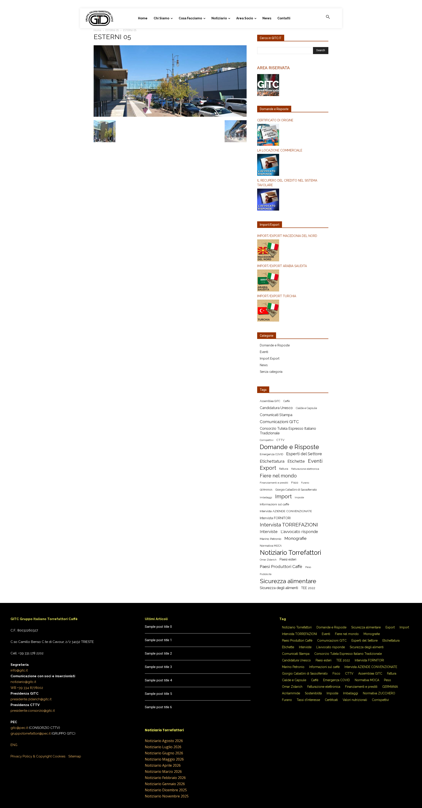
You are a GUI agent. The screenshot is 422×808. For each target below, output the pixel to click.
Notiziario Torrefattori (290, 552)
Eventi (264, 352)
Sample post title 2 (158, 653)
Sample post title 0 (158, 627)
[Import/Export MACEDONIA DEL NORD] (292, 251)
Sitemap (74, 756)
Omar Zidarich (268, 559)
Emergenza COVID (271, 454)
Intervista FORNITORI (275, 518)
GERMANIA (266, 489)
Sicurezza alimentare (288, 581)
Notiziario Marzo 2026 (163, 771)
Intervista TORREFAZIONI (289, 524)
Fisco (294, 482)
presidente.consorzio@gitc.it (33, 711)
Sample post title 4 (158, 680)
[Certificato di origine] (292, 135)
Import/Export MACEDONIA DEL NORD (287, 236)
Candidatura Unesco (276, 408)
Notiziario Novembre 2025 (167, 796)
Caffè (286, 401)
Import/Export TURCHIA (276, 296)
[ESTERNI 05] (170, 115)
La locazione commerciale (279, 150)
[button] (328, 17)
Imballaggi (266, 497)
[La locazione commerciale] (292, 165)
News (264, 365)
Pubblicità (265, 574)
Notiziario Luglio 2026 (163, 746)
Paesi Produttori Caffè (281, 566)
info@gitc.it (19, 670)
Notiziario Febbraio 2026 (165, 777)
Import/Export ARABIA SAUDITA (282, 266)
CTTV (280, 440)
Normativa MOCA (271, 545)
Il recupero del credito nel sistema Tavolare (287, 183)
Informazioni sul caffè (274, 504)
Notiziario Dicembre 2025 (166, 790)
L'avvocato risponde (299, 531)
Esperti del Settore (304, 453)
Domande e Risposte (275, 345)
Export (268, 468)
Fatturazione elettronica (305, 468)
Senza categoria (271, 371)
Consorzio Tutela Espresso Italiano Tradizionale (288, 430)
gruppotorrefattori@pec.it (31, 733)
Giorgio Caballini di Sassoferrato (296, 489)
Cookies (59, 756)
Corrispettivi (266, 440)
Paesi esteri (288, 559)
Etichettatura (272, 461)
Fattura (283, 468)
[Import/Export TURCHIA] (292, 311)
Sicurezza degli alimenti (279, 588)
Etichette (296, 461)
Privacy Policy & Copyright (31, 756)
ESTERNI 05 (112, 30)
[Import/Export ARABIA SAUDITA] (292, 281)
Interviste (269, 531)
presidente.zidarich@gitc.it (31, 699)
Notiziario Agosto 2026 (164, 740)
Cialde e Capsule (306, 408)
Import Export (269, 358)
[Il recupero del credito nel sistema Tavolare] (292, 200)
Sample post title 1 (158, 640)
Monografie (295, 538)
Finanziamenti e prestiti (274, 482)
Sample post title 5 (158, 694)
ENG (14, 745)
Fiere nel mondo (278, 475)
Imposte (299, 497)
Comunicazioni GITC (279, 421)
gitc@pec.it (19, 728)
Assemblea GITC (270, 401)
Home (97, 30)
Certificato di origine (275, 120)
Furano (305, 482)
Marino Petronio (270, 538)
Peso (308, 567)
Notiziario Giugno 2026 (164, 753)
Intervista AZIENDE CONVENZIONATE (286, 511)
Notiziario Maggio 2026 (164, 759)
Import (283, 496)
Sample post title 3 (158, 667)
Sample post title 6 (158, 707)
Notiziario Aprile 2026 (163, 765)
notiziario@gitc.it (23, 682)
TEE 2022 (308, 588)
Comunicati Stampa (276, 415)
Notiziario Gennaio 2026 (165, 783)
